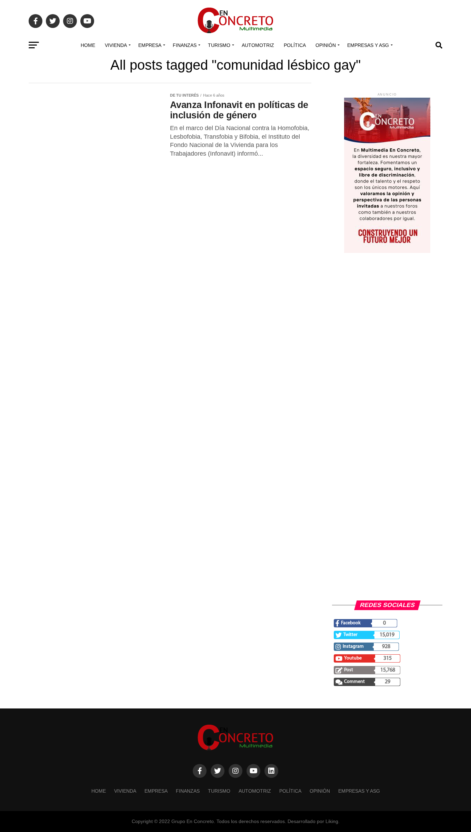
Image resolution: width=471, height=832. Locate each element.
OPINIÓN (325, 45)
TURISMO (219, 45)
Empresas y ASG (368, 45)
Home (88, 45)
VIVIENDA (116, 45)
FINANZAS (185, 45)
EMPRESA (149, 45)
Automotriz (258, 45)
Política (295, 45)
